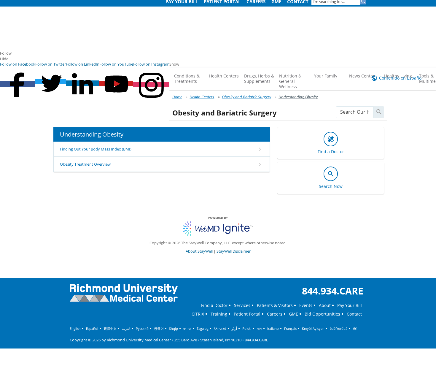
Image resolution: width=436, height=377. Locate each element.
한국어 (159, 328)
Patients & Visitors (275, 305)
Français (290, 328)
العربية (126, 328)
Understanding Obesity (298, 96)
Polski (247, 328)
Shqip (173, 328)
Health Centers (224, 76)
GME (293, 314)
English (75, 328)
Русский (142, 328)
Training (219, 314)
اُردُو (234, 328)
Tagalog (203, 328)
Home (177, 96)
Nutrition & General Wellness (290, 81)
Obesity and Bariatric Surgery (246, 96)
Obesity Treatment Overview (85, 164)
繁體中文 (110, 328)
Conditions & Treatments (187, 78)
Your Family (325, 76)
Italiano (273, 328)
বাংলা (259, 328)
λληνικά (220, 328)
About (325, 305)
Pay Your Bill (349, 305)
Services (242, 305)
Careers (274, 314)
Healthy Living (398, 76)
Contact (354, 314)
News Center (362, 76)
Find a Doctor (214, 305)
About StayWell (199, 251)
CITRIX (198, 314)
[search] (355, 112)
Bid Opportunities (322, 314)
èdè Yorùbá (338, 328)
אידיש (187, 328)
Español (92, 328)
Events (305, 305)
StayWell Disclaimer (234, 251)
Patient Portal (247, 314)
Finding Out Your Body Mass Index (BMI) (95, 149)
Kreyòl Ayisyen (313, 328)
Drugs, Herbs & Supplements (259, 78)
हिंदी (355, 328)
